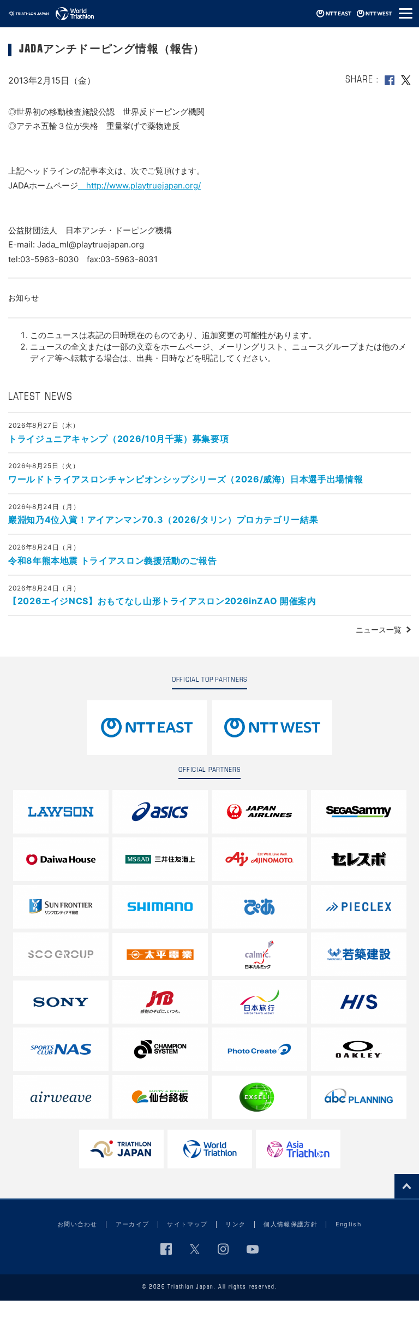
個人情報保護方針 (291, 1224)
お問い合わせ (77, 1224)
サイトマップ (187, 1224)
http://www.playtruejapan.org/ (139, 185)
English (349, 1224)
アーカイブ (132, 1224)
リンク (235, 1224)
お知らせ (23, 297)
